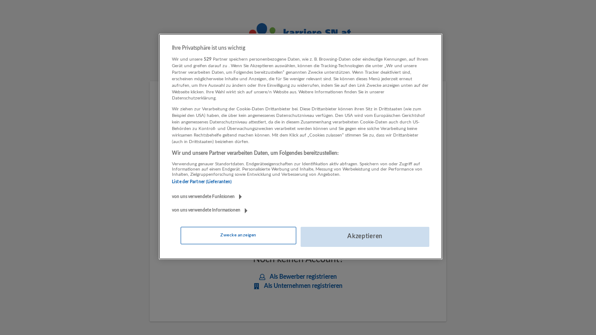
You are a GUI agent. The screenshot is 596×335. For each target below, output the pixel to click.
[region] (300, 147)
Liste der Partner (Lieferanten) (202, 182)
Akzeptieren (365, 236)
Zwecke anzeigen (238, 235)
